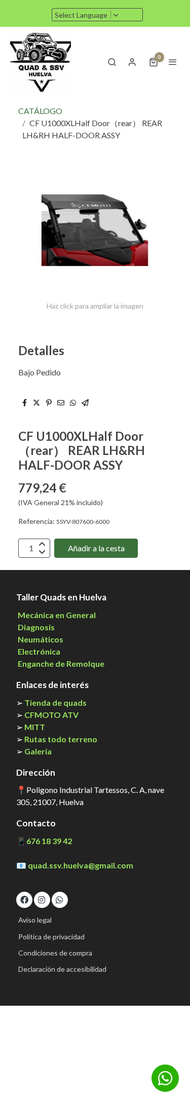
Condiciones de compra (55, 952)
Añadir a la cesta (96, 548)
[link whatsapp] (59, 899)
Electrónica (39, 651)
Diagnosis (36, 627)
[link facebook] (24, 899)
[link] (40, 62)
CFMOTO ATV (51, 714)
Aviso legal (35, 920)
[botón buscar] (112, 61)
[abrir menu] (173, 61)
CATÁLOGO (40, 111)
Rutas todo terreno (60, 739)
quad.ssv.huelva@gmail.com (80, 865)
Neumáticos (40, 639)
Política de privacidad (51, 936)
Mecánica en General (56, 615)
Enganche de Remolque (60, 663)
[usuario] (132, 61)
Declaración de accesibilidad (62, 969)
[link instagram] (41, 899)
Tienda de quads (55, 702)
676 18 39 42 (49, 841)
